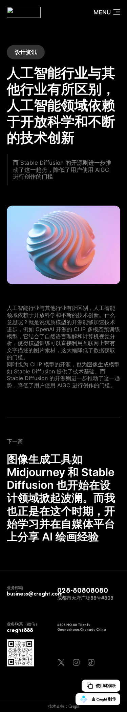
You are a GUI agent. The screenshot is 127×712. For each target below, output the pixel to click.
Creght (73, 706)
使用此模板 (106, 685)
